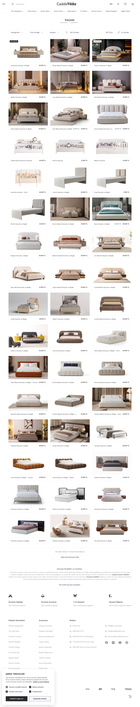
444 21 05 (76, 626)
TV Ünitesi (83, 11)
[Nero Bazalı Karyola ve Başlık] (28, 272)
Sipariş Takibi (14, 658)
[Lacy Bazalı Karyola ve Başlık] (70, 82)
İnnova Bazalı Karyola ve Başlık (63, 224)
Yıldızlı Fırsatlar (45, 658)
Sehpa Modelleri (111, 11)
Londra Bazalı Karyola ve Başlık (105, 319)
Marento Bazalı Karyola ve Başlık (22, 414)
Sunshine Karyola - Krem (19, 192)
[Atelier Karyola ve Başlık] (28, 82)
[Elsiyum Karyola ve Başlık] (111, 50)
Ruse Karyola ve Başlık (102, 224)
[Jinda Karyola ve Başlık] (28, 304)
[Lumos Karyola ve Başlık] (70, 177)
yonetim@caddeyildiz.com (118, 636)
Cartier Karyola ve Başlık (60, 446)
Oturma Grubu (96, 11)
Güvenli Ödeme (116, 602)
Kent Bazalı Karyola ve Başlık (62, 129)
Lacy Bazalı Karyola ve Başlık (62, 97)
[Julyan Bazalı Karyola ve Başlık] (70, 272)
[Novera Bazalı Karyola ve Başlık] (111, 367)
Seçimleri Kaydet (40, 699)
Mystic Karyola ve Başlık (19, 224)
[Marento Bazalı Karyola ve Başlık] (28, 399)
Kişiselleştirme (37, 691)
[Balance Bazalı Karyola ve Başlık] (70, 240)
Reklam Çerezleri (38, 687)
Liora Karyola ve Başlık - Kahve (63, 477)
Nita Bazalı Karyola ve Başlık (104, 97)
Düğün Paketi (125, 11)
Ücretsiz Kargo (14, 647)
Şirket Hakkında (45, 647)
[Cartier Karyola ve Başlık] (70, 430)
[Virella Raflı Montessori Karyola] (28, 145)
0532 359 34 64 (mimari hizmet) (85, 647)
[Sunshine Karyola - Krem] (28, 177)
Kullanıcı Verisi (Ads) (15, 691)
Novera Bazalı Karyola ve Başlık (105, 382)
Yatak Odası (32, 11)
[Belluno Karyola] (111, 145)
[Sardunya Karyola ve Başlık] (28, 50)
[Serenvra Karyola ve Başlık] (70, 494)
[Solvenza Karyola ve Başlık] (28, 494)
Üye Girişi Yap (14, 652)
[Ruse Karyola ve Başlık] (111, 209)
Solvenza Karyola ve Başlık (20, 509)
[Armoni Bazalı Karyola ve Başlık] (111, 114)
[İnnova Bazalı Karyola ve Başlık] (70, 209)
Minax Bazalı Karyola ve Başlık (62, 65)
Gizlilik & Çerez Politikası (41, 682)
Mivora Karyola (57, 161)
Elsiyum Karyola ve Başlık (103, 65)
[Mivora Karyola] (70, 145)
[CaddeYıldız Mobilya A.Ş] (66, 4)
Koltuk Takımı (58, 11)
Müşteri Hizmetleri (46, 631)
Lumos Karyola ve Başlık (60, 192)
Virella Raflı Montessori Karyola (21, 161)
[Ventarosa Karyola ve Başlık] (111, 494)
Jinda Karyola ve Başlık (19, 319)
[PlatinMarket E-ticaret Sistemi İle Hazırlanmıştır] (129, 697)
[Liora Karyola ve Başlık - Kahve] (70, 462)
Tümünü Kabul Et (16, 699)
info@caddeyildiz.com (116, 631)
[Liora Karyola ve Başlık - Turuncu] (28, 462)
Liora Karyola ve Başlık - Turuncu (22, 477)
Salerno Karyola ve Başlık (19, 351)
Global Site (43, 668)
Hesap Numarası (45, 626)
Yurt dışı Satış (14, 631)
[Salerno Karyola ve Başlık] (28, 335)
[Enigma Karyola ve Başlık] (28, 240)
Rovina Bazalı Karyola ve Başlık (63, 382)
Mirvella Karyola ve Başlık (103, 541)
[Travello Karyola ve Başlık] (111, 430)
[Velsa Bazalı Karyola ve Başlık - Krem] (111, 335)
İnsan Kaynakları (45, 663)
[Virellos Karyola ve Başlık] (111, 462)
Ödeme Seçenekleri (16, 626)
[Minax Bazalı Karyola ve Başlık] (70, 50)
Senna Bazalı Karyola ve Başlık (21, 129)
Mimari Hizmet (14, 663)
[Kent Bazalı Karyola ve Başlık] (70, 114)
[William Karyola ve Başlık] (70, 304)
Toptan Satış (44, 642)
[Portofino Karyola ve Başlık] (28, 525)
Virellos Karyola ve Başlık (102, 477)
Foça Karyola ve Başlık (102, 192)
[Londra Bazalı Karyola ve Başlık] (111, 304)
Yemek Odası (44, 11)
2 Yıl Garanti (78, 602)
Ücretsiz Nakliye (16, 602)
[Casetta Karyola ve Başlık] (28, 430)
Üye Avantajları (14, 668)
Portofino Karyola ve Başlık (20, 541)
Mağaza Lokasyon (115, 626)
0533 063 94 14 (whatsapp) (83, 636)
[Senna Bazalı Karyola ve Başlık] (28, 114)
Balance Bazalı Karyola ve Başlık (63, 256)
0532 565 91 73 (78, 631)
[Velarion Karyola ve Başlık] (70, 525)
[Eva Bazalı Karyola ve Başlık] (111, 240)
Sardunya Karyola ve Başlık (20, 65)
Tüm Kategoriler (16, 11)
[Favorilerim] (125, 4)
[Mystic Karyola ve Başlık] (28, 209)
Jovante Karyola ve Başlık (61, 351)
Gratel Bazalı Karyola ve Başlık (104, 287)
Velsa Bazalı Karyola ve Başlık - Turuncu (24, 382)
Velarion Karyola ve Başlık (61, 541)
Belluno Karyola (99, 161)
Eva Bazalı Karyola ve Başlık (104, 256)
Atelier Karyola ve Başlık (19, 97)
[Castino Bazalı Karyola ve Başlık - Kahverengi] (70, 399)
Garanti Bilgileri (14, 642)
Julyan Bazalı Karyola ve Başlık (63, 287)
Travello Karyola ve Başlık (103, 446)
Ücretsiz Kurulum (49, 602)
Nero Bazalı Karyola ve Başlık (21, 287)
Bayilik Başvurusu (46, 652)
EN (111, 4)
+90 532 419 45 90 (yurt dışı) (83, 642)
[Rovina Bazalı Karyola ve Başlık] (70, 367)
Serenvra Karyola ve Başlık (61, 509)
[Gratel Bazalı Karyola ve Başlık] (111, 272)
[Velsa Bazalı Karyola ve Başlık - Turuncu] (28, 367)
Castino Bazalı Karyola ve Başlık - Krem (107, 414)
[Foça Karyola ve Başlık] (111, 177)
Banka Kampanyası (46, 636)
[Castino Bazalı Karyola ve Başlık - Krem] (111, 399)
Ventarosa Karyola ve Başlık (104, 509)
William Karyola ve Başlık (60, 319)
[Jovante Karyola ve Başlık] (70, 335)
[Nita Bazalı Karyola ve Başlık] (111, 82)
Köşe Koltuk (71, 11)
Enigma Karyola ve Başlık (19, 256)
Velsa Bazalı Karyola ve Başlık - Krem (107, 351)
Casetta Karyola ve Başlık (19, 446)
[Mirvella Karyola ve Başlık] (111, 525)
